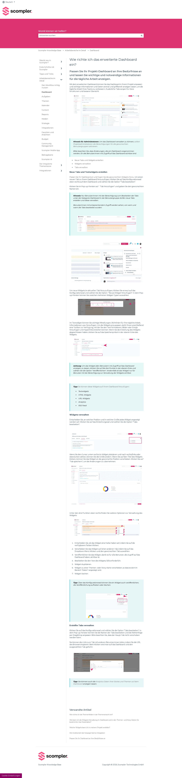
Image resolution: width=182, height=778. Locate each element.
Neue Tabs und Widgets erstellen (89, 160)
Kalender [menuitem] (46, 105)
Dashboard (94, 50)
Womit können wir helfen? (52, 31)
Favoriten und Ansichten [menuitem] (48, 133)
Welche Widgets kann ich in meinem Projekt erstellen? (90, 727)
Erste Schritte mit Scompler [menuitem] (46, 68)
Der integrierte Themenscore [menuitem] (45, 165)
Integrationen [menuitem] (47, 128)
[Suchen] (142, 36)
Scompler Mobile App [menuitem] (51, 150)
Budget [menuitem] (45, 139)
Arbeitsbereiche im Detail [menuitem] (47, 79)
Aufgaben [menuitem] (46, 97)
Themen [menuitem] (45, 101)
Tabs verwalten (81, 167)
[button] (61, 60)
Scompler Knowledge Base (49, 50)
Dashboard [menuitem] (47, 92)
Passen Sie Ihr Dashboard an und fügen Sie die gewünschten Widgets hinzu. (102, 177)
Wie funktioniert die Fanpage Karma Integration (87, 733)
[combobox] (89, 36)
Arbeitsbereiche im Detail (75, 50)
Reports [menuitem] (45, 114)
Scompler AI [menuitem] (47, 159)
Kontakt (174, 11)
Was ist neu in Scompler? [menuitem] (45, 61)
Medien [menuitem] (45, 119)
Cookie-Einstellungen (11, 776)
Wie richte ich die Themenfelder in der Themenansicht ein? (91, 715)
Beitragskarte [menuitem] (47, 155)
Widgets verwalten (83, 164)
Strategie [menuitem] (45, 123)
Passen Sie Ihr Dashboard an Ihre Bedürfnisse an (87, 738)
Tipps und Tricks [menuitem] (46, 74)
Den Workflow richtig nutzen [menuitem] (51, 86)
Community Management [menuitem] (47, 145)
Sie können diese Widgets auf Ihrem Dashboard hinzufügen (103, 387)
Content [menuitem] (45, 110)
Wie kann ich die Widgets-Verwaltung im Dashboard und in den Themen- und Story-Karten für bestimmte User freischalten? (104, 721)
